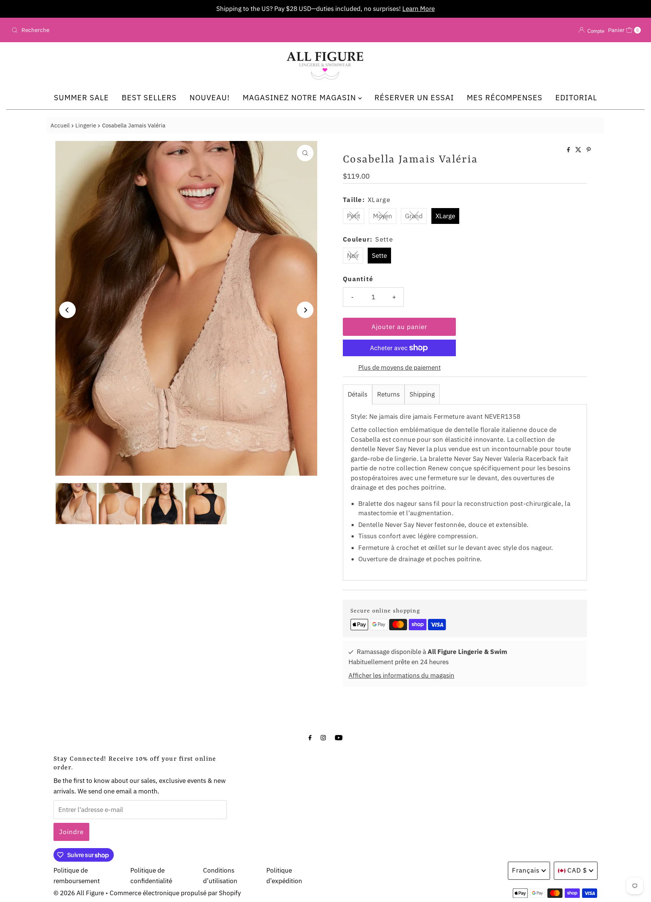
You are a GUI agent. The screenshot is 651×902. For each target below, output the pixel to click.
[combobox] (112, 30)
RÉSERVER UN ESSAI (414, 97)
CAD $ (577, 870)
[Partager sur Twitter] (579, 150)
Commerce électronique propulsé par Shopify (175, 893)
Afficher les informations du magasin (401, 675)
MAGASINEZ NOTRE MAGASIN (300, 97)
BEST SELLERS (149, 97)
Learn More (418, 9)
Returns (388, 394)
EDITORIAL (576, 97)
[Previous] (67, 310)
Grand (414, 216)
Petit (353, 216)
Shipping (422, 394)
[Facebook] (310, 737)
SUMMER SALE (81, 97)
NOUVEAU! (209, 97)
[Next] (305, 310)
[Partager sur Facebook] (569, 150)
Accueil (60, 125)
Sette (379, 255)
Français (525, 870)
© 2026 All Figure (78, 893)
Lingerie (85, 125)
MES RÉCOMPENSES (504, 97)
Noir (353, 255)
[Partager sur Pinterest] (589, 150)
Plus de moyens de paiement (399, 367)
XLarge (445, 216)
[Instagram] (323, 737)
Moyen (382, 216)
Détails (357, 394)
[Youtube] (338, 737)
